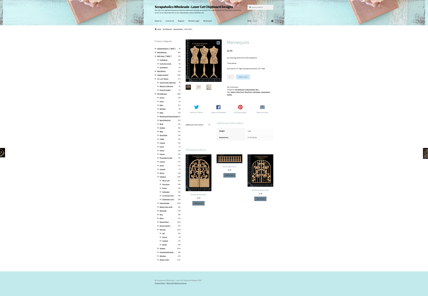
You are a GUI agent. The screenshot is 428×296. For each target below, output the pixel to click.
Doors (162, 147)
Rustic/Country (165, 226)
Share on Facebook (218, 112)
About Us (158, 21)
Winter (164, 245)
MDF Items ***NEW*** (164, 56)
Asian (162, 101)
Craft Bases (164, 60)
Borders (162, 128)
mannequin (256, 92)
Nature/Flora (164, 222)
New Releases (162, 52)
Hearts (162, 173)
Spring (164, 237)
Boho (161, 113)
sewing (229, 95)
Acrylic (162, 98)
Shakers (162, 248)
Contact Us (170, 21)
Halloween (166, 192)
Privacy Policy (160, 283)
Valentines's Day (168, 199)
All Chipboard (167, 29)
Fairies (162, 150)
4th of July (166, 181)
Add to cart (243, 77)
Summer (165, 241)
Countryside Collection (168, 83)
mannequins (265, 92)
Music (162, 218)
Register (181, 21)
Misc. (257, 90)
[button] (218, 43)
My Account (207, 21)
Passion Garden (165, 90)
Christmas (166, 184)
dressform (248, 92)
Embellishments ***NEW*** (166, 49)
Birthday (163, 109)
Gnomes (162, 169)
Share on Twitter (196, 112)
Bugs (161, 132)
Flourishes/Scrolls (166, 158)
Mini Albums (161, 71)
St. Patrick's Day (168, 196)
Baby (161, 105)
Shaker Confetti (162, 75)
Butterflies (163, 135)
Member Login (193, 21)
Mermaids (163, 211)
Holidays (163, 177)
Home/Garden (178, 29)
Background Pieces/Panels (169, 116)
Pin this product (240, 112)
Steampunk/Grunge (166, 252)
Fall (163, 233)
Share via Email (262, 112)
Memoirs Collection (166, 86)
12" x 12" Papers (162, 79)
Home (159, 29)
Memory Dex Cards (166, 207)
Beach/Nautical (165, 120)
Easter (164, 188)
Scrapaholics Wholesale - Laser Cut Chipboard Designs (194, 7)
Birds (161, 124)
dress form (240, 92)
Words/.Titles (164, 260)
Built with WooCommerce (176, 283)
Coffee (162, 139)
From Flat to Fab (165, 64)
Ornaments (164, 67)
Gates (162, 165)
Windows (163, 256)
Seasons (163, 230)
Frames (162, 162)
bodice (233, 92)
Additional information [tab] (194, 125)
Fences (162, 154)
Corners (162, 143)
